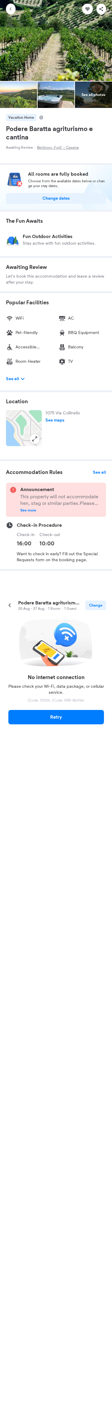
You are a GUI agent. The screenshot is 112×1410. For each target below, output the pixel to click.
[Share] (101, 9)
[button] (24, 428)
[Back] (11, 9)
